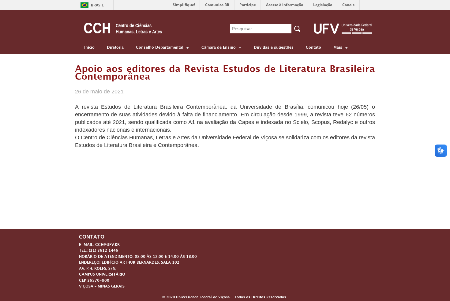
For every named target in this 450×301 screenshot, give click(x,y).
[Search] (297, 29)
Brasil (97, 5)
